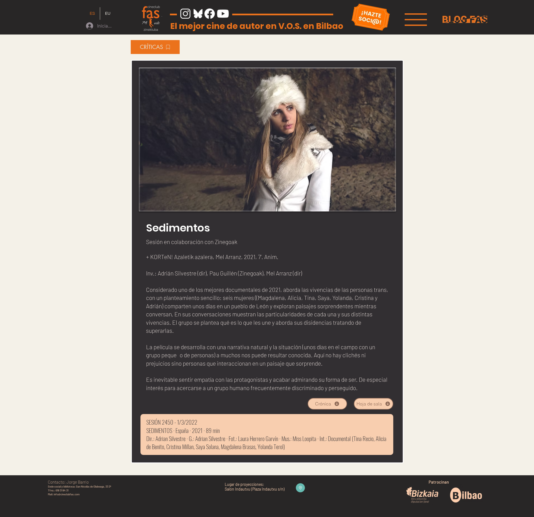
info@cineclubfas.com (67, 494)
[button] (416, 19)
